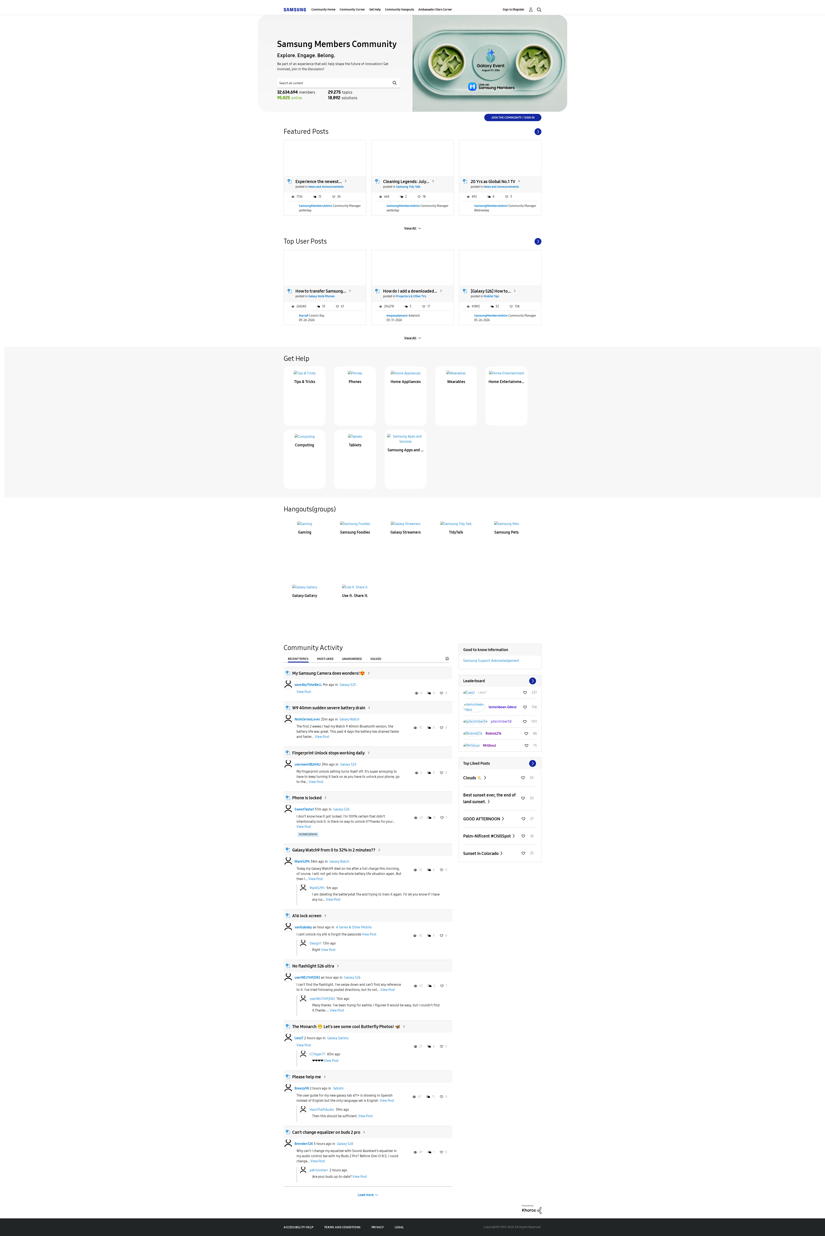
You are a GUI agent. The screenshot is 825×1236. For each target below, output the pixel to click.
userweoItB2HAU (308, 764)
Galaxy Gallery (304, 595)
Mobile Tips (491, 296)
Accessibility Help (298, 1227)
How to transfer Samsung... (320, 291)
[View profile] (288, 684)
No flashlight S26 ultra (313, 966)
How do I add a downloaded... (410, 291)
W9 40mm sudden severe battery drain (328, 707)
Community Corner (352, 9)
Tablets (355, 445)
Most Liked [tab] (325, 659)
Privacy (377, 1227)
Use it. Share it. (355, 595)
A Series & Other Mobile (353, 927)
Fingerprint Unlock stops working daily (328, 752)
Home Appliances (406, 381)
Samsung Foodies (355, 532)
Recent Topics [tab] (298, 659)
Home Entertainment (507, 381)
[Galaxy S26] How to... (491, 291)
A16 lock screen (306, 915)
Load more (366, 1195)
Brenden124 (304, 1144)
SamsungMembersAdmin (315, 206)
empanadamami (397, 315)
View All (410, 228)
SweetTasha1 (304, 809)
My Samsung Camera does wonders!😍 (328, 673)
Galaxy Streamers (405, 532)
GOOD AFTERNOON (482, 818)
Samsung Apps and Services (406, 450)
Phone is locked (307, 797)
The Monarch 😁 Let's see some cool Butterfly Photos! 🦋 (346, 1026)
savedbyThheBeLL (308, 685)
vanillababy (303, 927)
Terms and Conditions (342, 1227)
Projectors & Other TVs (411, 296)
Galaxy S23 (348, 764)
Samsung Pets (506, 532)
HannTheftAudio (322, 1110)
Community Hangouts (399, 9)
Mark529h (302, 861)
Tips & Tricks (304, 381)
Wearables (456, 381)
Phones (355, 381)
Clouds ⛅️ (473, 777)
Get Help (375, 9)
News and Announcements (326, 187)
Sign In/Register (513, 9)
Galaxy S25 (348, 685)
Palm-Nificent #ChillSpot (487, 836)
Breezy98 (302, 1088)
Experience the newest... (318, 181)
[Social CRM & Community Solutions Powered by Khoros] (531, 1209)
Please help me (306, 1076)
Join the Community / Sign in (513, 117)
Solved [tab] (375, 659)
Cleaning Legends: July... (406, 181)
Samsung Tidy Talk (408, 187)
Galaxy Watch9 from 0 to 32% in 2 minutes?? (333, 850)
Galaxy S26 (341, 809)
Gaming (304, 532)
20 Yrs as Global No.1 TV (493, 181)
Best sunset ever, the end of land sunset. (489, 798)
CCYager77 (317, 1054)
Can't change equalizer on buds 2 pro (326, 1132)
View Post (303, 692)
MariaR (304, 315)
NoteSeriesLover (307, 719)
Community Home (323, 9)
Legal (399, 1227)
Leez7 (299, 1038)
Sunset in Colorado (481, 853)
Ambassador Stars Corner (435, 9)
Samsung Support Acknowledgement (491, 661)
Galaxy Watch (349, 719)
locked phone (308, 834)
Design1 (315, 943)
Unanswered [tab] (352, 659)
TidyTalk (456, 532)
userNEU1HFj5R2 (307, 977)
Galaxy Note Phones (321, 296)
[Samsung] (295, 10)
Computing (304, 445)
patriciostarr (319, 1170)
